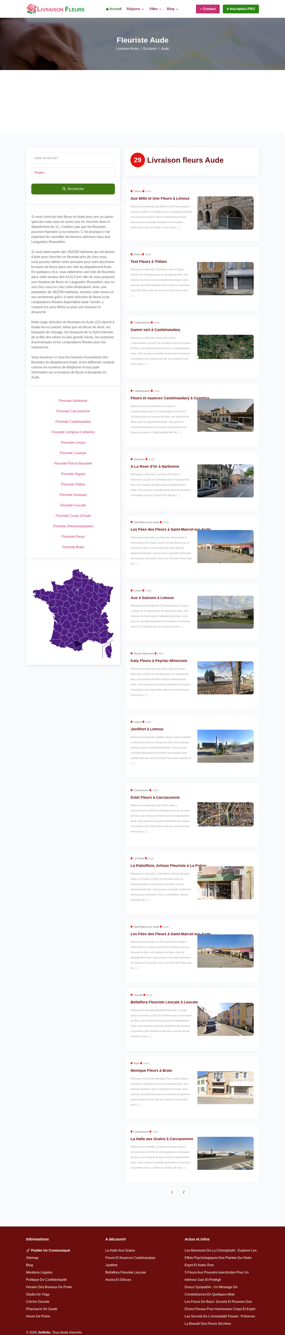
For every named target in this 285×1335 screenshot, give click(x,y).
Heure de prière (38, 1316)
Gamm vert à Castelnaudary (155, 330)
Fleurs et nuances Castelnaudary (130, 1258)
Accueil (115, 9)
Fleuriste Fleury (73, 536)
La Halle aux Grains (120, 1250)
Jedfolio (44, 1332)
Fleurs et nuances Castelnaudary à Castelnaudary (175, 398)
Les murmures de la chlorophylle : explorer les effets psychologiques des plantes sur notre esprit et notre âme (221, 1258)
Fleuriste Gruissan (73, 495)
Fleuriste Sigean (73, 474)
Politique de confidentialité (46, 1279)
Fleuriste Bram (73, 547)
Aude (148, 191)
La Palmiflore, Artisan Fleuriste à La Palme (168, 866)
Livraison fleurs (127, 48)
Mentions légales (39, 1272)
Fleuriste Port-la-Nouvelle (73, 463)
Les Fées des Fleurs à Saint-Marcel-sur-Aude (171, 529)
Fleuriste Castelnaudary (73, 421)
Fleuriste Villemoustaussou (73, 526)
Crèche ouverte (37, 1301)
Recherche (75, 189)
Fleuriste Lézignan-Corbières (73, 432)
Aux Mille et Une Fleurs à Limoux (160, 198)
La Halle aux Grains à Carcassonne (162, 1139)
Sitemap (32, 1258)
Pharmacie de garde (41, 1309)
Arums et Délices (118, 1279)
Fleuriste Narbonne (73, 400)
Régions (134, 9)
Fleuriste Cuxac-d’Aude (73, 515)
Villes (154, 9)
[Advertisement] (142, 101)
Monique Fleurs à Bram (151, 1070)
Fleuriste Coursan (73, 453)
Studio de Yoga (37, 1294)
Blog (171, 9)
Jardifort (111, 1265)
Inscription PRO (242, 9)
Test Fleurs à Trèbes (149, 261)
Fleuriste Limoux (73, 442)
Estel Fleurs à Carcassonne (155, 797)
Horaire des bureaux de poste (49, 1287)
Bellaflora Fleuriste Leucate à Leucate (164, 1002)
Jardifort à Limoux (147, 729)
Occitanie (150, 48)
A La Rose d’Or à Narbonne (155, 466)
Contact (209, 9)
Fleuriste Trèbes (73, 484)
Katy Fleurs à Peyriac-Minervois (159, 661)
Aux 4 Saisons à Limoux (152, 598)
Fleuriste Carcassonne (73, 411)
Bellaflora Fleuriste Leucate (125, 1272)
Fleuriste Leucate (73, 505)
